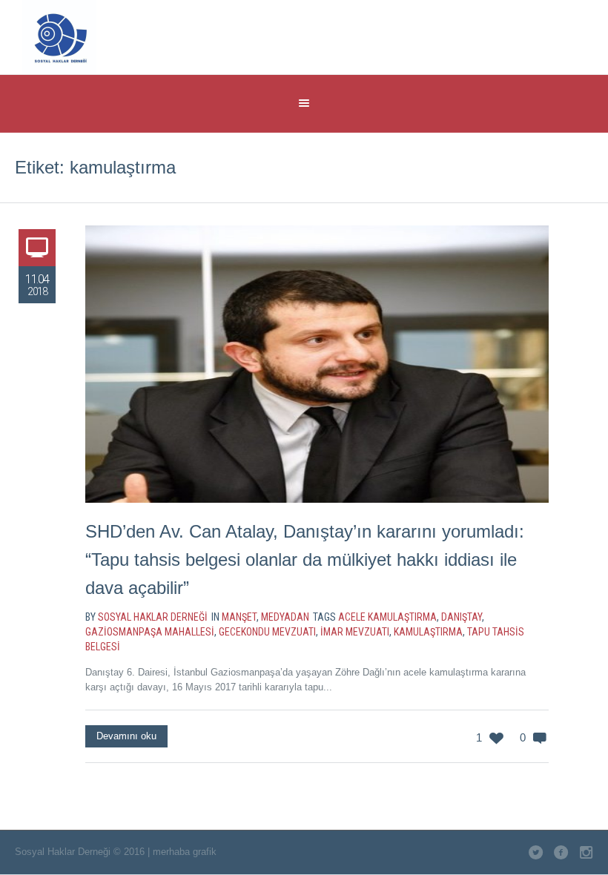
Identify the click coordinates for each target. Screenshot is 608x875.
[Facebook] (503, 35)
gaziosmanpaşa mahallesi (149, 632)
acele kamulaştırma (387, 617)
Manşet (239, 617)
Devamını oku (126, 736)
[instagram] (534, 35)
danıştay (461, 617)
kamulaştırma (428, 632)
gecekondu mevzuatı (267, 632)
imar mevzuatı (354, 632)
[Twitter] (473, 35)
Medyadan (285, 617)
